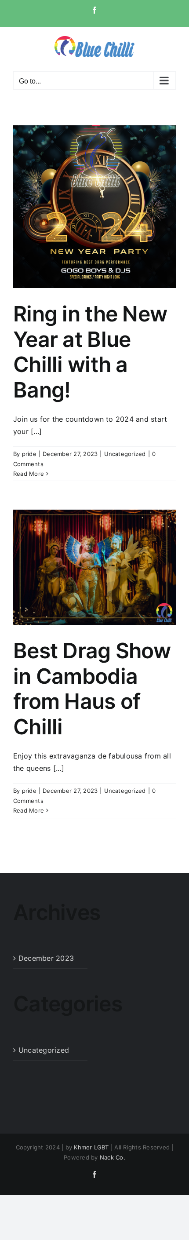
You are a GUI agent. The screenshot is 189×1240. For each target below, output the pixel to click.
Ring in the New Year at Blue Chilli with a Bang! (90, 352)
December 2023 (46, 958)
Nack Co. (112, 1157)
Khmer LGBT (91, 1147)
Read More (28, 473)
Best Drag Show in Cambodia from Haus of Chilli (92, 689)
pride (29, 453)
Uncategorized (125, 453)
